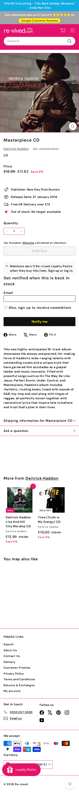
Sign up (53, 271)
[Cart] (63, 30)
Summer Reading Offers (39, 3)
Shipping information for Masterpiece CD (38, 421)
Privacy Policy (14, 673)
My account (12, 691)
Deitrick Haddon (16, 149)
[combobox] (39, 41)
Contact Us (12, 656)
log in (68, 271)
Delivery (10, 662)
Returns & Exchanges (19, 685)
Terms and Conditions (19, 679)
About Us (10, 650)
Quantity (11, 223)
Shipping (28, 243)
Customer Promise (17, 667)
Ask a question (16, 431)
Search (9, 644)
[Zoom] (73, 126)
